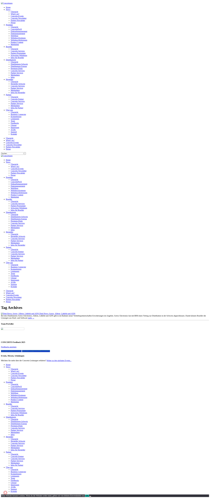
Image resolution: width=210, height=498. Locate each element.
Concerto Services (18, 51)
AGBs (13, 130)
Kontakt (14, 134)
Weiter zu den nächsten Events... (59, 361)
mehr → (31, 318)
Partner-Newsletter (18, 20)
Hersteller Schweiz (18, 84)
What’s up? (15, 14)
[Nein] (90, 496)
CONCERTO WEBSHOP (11, 351)
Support (14, 132)
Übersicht (14, 12)
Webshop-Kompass (18, 38)
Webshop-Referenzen (19, 40)
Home (8, 7)
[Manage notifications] (5, 493)
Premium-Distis (17, 68)
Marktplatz (15, 44)
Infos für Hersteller (18, 93)
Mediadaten (15, 75)
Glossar (14, 125)
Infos (13, 77)
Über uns (9, 110)
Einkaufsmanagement (19, 31)
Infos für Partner (17, 108)
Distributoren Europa (19, 66)
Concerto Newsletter (18, 18)
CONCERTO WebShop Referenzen (36, 351)
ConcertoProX (16, 29)
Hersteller (9, 79)
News (8, 9)
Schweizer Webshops (19, 55)
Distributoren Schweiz (19, 64)
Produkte (9, 25)
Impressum (15, 127)
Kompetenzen (16, 117)
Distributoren (11, 60)
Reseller (9, 47)
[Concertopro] (7, 3)
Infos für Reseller (17, 58)
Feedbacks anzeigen (8, 347)
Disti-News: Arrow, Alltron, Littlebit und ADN (57, 314)
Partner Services (17, 73)
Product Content (17, 42)
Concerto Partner (17, 99)
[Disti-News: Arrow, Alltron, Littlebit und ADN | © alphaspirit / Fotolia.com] (20, 314)
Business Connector (18, 114)
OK (87, 496)
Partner (8, 95)
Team (13, 121)
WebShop (14, 36)
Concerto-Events (17, 16)
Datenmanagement (18, 34)
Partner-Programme (18, 53)
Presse (13, 23)
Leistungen (15, 119)
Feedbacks (15, 123)
